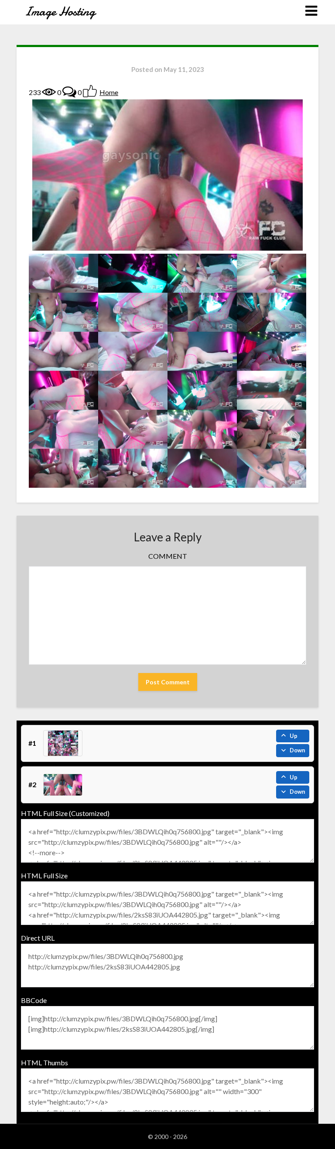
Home (108, 92)
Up (293, 735)
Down (297, 750)
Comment (167, 556)
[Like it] (90, 91)
